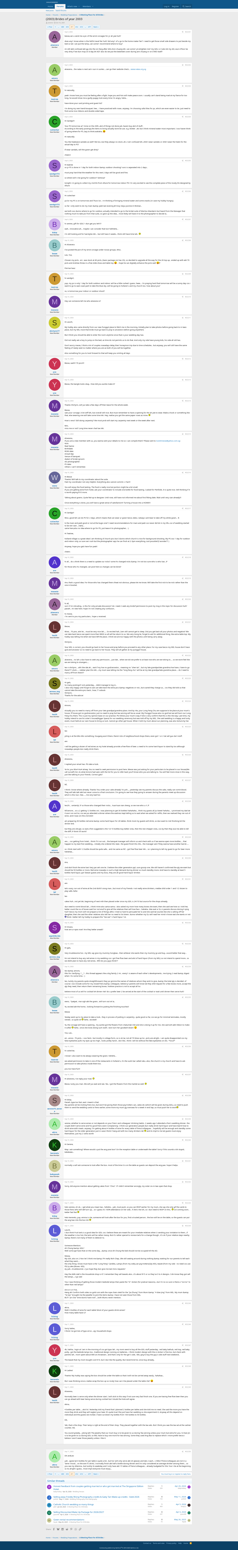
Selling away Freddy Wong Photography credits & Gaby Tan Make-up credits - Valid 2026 (96, 1496)
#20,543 (188, 1203)
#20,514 (188, 401)
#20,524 (188, 701)
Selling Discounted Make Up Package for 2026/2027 (78, 1512)
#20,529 (188, 837)
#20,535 (188, 997)
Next (95, 27)
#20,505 (188, 161)
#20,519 (188, 578)
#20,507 (188, 219)
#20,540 (188, 1140)
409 (62, 27)
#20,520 (188, 599)
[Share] (182, 32)
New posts (50, 10)
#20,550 (188, 1451)
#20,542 (188, 1182)
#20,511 (188, 318)
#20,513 (188, 380)
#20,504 (188, 117)
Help (180, 1543)
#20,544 (188, 1226)
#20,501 (188, 32)
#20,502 (188, 65)
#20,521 (188, 622)
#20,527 (188, 780)
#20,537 (188, 1074)
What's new (72, 6)
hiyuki (55, 1522)
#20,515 (188, 434)
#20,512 (188, 359)
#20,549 (188, 1387)
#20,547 (188, 1345)
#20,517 (188, 508)
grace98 (56, 1514)
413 (81, 27)
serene (50, 23)
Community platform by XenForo (119, 1548)
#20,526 (188, 755)
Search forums (61, 10)
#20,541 (188, 1161)
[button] (79, 6)
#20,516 (188, 472)
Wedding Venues (78, 1492)
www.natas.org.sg (138, 69)
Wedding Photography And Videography (83, 1499)
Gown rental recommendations (68, 1519)
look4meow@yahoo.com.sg (168, 441)
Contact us (147, 1543)
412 (76, 27)
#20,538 (188, 1095)
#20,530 (188, 858)
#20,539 (188, 1119)
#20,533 (188, 944)
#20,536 (188, 1046)
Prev (50, 27)
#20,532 (188, 923)
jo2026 (55, 1499)
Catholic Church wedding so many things (73, 1504)
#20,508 (188, 240)
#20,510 (188, 297)
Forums (60, 6)
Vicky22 (183, 1506)
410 (67, 27)
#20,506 (188, 191)
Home (50, 6)
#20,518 (188, 557)
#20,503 (188, 86)
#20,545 (188, 1303)
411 (72, 27)
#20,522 (188, 655)
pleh (54, 1507)
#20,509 (188, 274)
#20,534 (188, 966)
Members (87, 6)
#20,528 (188, 801)
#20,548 (188, 1366)
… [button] (58, 27)
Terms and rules (158, 1543)
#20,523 (188, 678)
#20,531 (188, 879)
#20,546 (188, 1324)
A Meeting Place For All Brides (77, 1507)
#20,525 (188, 727)
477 (89, 27)
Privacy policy (171, 1543)
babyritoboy (57, 1492)
